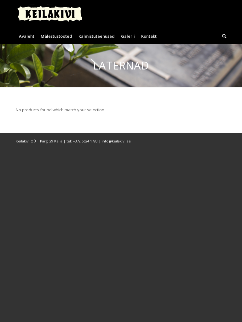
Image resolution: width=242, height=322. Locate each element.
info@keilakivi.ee (116, 141)
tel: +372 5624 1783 (82, 141)
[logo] (50, 14)
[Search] (222, 36)
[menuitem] (26, 36)
